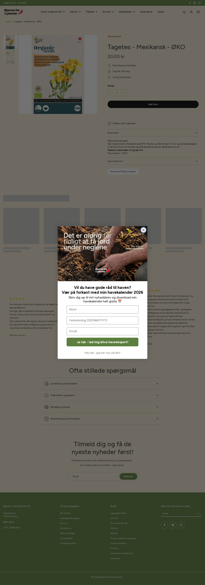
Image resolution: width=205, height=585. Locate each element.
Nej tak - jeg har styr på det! (102, 353)
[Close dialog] (143, 230)
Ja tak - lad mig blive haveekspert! (102, 342)
